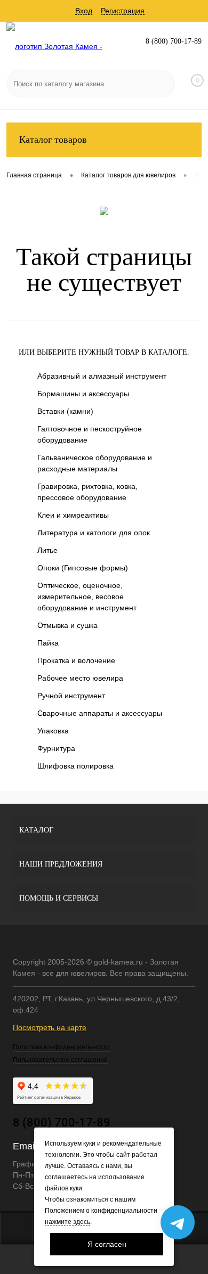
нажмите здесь (67, 1222)
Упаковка (53, 730)
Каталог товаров (53, 139)
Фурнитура (56, 748)
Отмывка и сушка (67, 625)
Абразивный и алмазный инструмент (101, 376)
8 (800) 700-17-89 (174, 41)
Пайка (48, 643)
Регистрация (123, 10)
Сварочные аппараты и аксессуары (99, 713)
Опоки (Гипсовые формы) (82, 568)
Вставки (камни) (65, 411)
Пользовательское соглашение (60, 1060)
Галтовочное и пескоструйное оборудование (89, 434)
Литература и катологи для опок (93, 532)
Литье (47, 550)
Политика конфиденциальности (61, 1047)
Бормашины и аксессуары (83, 393)
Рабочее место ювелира (80, 678)
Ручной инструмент (71, 695)
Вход (83, 10)
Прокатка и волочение (76, 660)
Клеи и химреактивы (73, 515)
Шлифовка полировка (75, 766)
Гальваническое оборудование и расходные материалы (94, 463)
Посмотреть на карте (49, 1027)
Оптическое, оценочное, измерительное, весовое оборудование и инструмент (87, 596)
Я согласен (106, 1244)
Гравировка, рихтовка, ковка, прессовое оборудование (87, 492)
